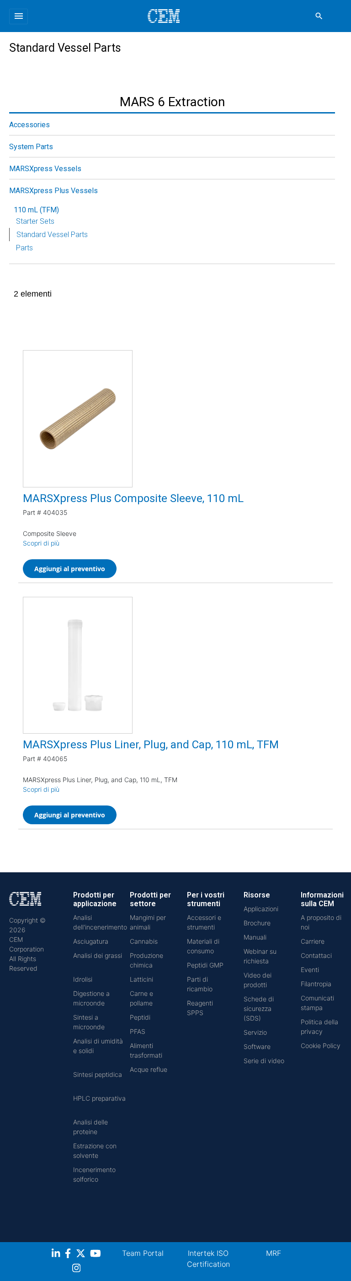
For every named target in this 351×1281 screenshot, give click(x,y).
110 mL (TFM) (36, 209)
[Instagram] (77, 1269)
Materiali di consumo (203, 946)
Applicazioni (261, 909)
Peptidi (140, 1017)
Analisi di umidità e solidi (98, 1045)
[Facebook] (70, 1254)
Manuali (255, 937)
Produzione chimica (146, 960)
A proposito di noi (321, 922)
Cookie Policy (320, 1045)
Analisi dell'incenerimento (100, 922)
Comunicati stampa (317, 1002)
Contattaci (316, 955)
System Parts (31, 146)
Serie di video (264, 1061)
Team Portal (143, 1253)
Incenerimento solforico (94, 1174)
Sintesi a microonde (89, 1022)
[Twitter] (82, 1254)
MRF (273, 1253)
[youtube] (96, 1254)
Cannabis (144, 941)
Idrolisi (82, 979)
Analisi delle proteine (90, 1126)
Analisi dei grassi (97, 955)
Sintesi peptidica (97, 1074)
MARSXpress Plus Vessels (53, 190)
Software (257, 1046)
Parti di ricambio (200, 984)
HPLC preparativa (99, 1098)
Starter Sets (35, 221)
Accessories (29, 124)
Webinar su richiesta (260, 956)
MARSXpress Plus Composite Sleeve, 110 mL (133, 498)
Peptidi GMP (205, 965)
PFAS (137, 1031)
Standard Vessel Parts (52, 234)
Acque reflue (148, 1069)
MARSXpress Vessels (45, 168)
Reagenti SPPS (200, 1007)
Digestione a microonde (91, 998)
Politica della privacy (319, 1026)
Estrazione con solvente (95, 1150)
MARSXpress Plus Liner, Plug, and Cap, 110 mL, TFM (151, 744)
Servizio (255, 1032)
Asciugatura (90, 941)
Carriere (312, 941)
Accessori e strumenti (204, 922)
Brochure (257, 923)
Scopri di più (41, 543)
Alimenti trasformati (146, 1050)
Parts (24, 247)
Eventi (310, 969)
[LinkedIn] (57, 1254)
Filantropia (316, 984)
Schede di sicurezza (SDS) (259, 1008)
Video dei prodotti (257, 980)
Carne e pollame (141, 998)
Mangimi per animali (148, 922)
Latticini (141, 979)
